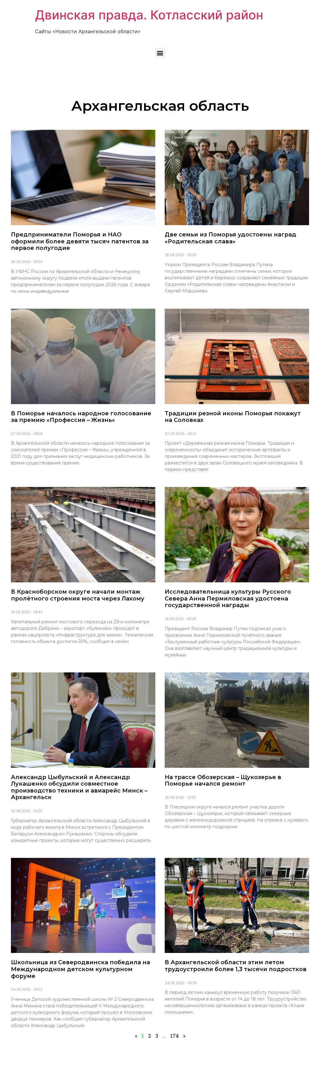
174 (174, 1035)
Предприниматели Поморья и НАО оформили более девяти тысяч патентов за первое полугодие (79, 241)
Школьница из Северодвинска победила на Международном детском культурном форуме (80, 969)
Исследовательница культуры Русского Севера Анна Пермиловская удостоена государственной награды (228, 598)
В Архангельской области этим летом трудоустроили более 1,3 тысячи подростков (236, 966)
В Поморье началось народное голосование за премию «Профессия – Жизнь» (81, 417)
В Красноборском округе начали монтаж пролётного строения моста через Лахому (77, 595)
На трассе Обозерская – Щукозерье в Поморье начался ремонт (223, 781)
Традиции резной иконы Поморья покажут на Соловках (233, 417)
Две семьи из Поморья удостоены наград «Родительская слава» (230, 238)
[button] (160, 53)
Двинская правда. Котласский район (149, 15)
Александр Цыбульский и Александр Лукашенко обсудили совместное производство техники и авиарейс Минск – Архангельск (79, 787)
